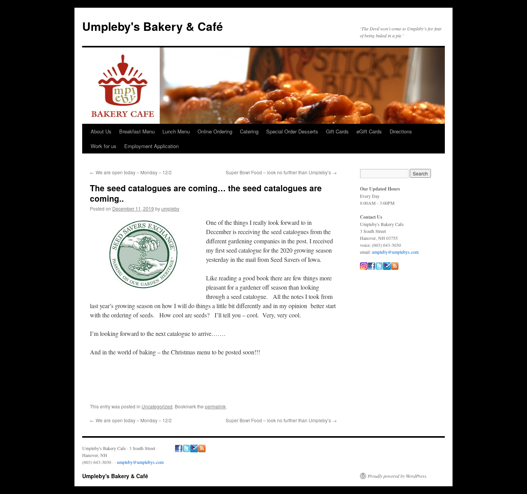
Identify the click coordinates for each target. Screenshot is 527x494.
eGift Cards (369, 131)
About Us (101, 131)
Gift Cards (337, 131)
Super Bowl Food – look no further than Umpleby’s (281, 172)
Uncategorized (157, 406)
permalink (215, 406)
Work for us (104, 146)
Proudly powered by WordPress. (397, 476)
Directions (401, 131)
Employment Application (151, 146)
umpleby (170, 208)
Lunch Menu (176, 131)
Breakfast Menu (137, 131)
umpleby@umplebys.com (395, 252)
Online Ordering (215, 131)
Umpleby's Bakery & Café (152, 26)
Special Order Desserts (292, 131)
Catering (249, 131)
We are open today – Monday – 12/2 (131, 172)
